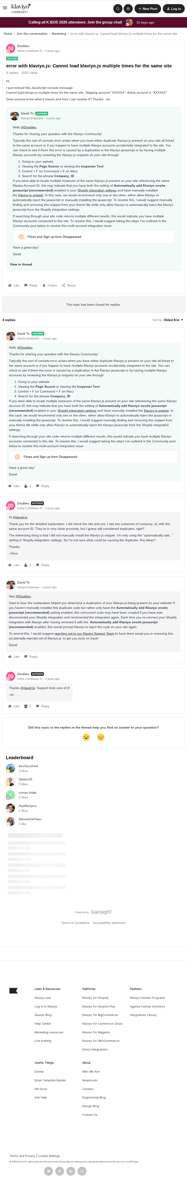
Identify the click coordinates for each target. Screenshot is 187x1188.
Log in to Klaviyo (46, 1006)
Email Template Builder (50, 1080)
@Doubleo (28, 127)
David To (27, 113)
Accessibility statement (109, 923)
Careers (88, 1089)
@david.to (20, 517)
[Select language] (128, 8)
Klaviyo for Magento (96, 1032)
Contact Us (89, 1114)
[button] (5, 9)
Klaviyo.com (43, 998)
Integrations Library (143, 1015)
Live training (43, 1040)
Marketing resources (49, 1032)
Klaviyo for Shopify (95, 998)
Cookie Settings (49, 1156)
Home (8, 33)
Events (39, 1071)
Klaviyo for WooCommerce (100, 1040)
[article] (93, 410)
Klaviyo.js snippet (30, 195)
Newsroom (89, 1080)
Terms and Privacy (22, 1156)
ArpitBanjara (27, 806)
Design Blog (90, 1106)
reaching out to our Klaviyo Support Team (84, 633)
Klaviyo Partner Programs (147, 998)
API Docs (41, 1089)
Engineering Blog (94, 1097)
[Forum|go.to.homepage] (21, 8)
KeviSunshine (28, 766)
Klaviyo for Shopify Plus (98, 1006)
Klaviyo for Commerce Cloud (102, 1023)
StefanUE (25, 779)
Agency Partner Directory (147, 1006)
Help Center (43, 1023)
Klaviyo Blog (43, 1015)
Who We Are (91, 1071)
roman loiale (27, 792)
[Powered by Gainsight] (93, 913)
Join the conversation (32, 33)
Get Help (41, 1097)
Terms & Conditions (75, 923)
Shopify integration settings (97, 190)
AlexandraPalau (30, 819)
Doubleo (23, 46)
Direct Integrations (95, 1049)
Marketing (59, 33)
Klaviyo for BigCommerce (100, 1015)
